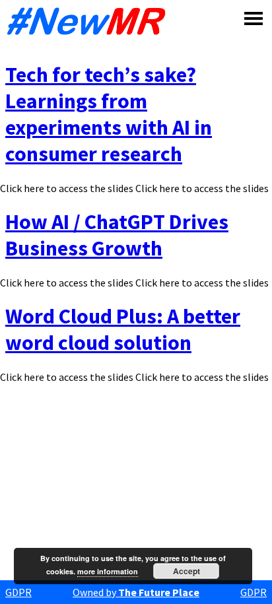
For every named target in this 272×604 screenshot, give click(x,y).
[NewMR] (89, 21)
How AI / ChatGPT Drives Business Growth (116, 235)
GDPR (18, 592)
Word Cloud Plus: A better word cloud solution (122, 329)
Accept (186, 571)
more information (107, 571)
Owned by (136, 592)
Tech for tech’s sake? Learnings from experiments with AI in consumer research (108, 114)
